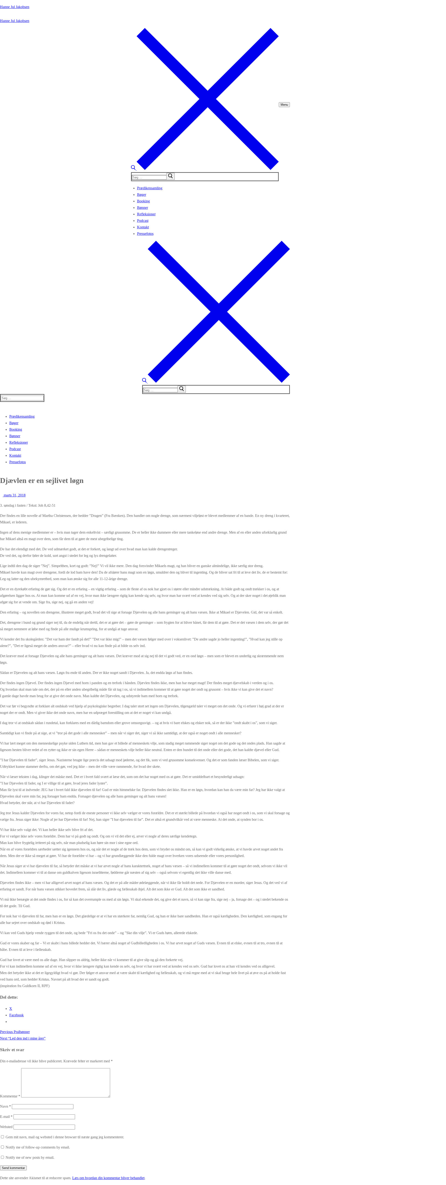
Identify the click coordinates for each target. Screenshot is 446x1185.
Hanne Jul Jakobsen (14, 7)
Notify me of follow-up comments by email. (38, 1147)
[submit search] (170, 176)
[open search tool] (205, 169)
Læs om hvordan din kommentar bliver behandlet (108, 1178)
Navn (5, 1106)
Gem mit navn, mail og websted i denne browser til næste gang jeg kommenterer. (65, 1137)
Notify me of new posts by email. (30, 1157)
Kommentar (10, 1096)
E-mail (6, 1117)
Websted (6, 1127)
